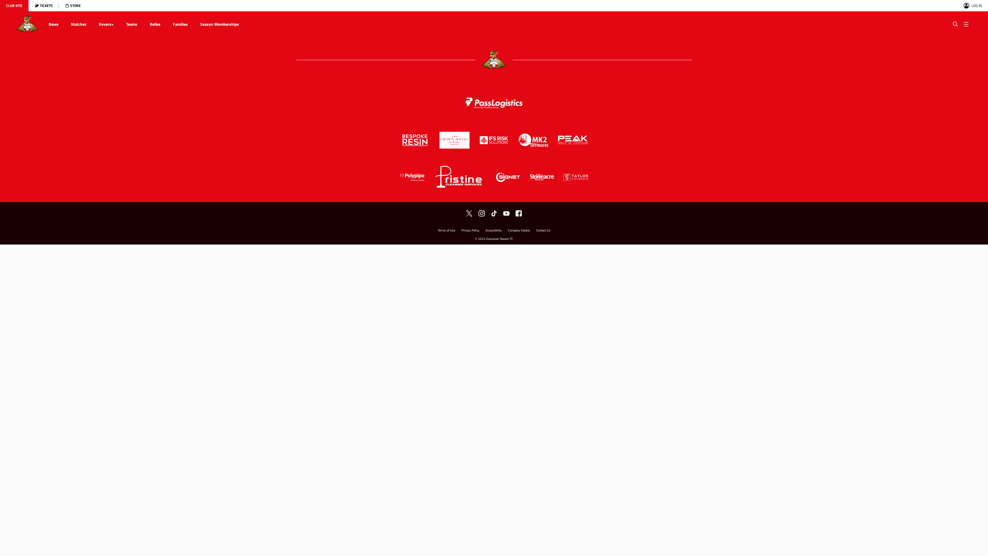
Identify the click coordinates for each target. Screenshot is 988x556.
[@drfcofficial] (482, 213)
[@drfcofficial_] (494, 213)
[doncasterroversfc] (519, 213)
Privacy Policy (470, 231)
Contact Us (543, 231)
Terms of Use (446, 231)
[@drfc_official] (469, 213)
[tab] (14, 5)
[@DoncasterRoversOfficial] (506, 213)
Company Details (519, 231)
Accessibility (494, 231)
